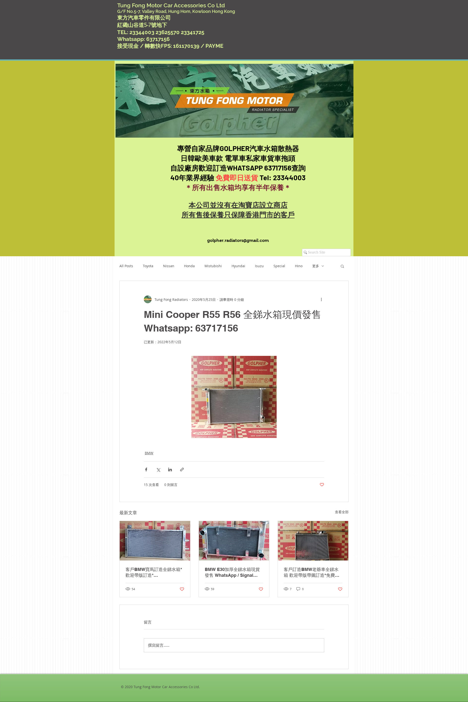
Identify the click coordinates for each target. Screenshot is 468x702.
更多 (315, 266)
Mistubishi (213, 266)
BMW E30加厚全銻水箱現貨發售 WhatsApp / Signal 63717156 (232, 572)
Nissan (168, 266)
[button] (342, 266)
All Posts (126, 266)
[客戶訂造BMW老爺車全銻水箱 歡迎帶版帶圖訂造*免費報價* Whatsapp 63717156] (313, 540)
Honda (189, 266)
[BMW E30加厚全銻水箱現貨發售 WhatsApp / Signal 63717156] (234, 540)
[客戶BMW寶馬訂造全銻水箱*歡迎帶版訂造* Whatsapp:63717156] (155, 540)
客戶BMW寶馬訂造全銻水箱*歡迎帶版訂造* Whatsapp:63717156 (154, 572)
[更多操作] (321, 299)
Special (279, 266)
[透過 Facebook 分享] (146, 469)
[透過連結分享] (182, 469)
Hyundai (238, 266)
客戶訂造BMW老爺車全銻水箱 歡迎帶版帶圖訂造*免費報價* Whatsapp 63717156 (311, 572)
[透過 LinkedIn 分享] (170, 469)
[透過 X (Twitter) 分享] (158, 469)
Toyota (148, 266)
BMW (149, 453)
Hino (298, 266)
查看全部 (342, 512)
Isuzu (259, 266)
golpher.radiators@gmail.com (238, 240)
